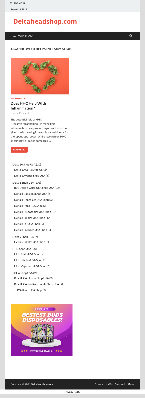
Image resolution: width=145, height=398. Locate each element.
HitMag (130, 384)
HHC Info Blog (18, 98)
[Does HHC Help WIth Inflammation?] (40, 76)
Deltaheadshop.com (45, 21)
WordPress (114, 384)
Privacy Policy (72, 391)
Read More (18, 149)
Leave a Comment (20, 113)
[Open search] (131, 36)
